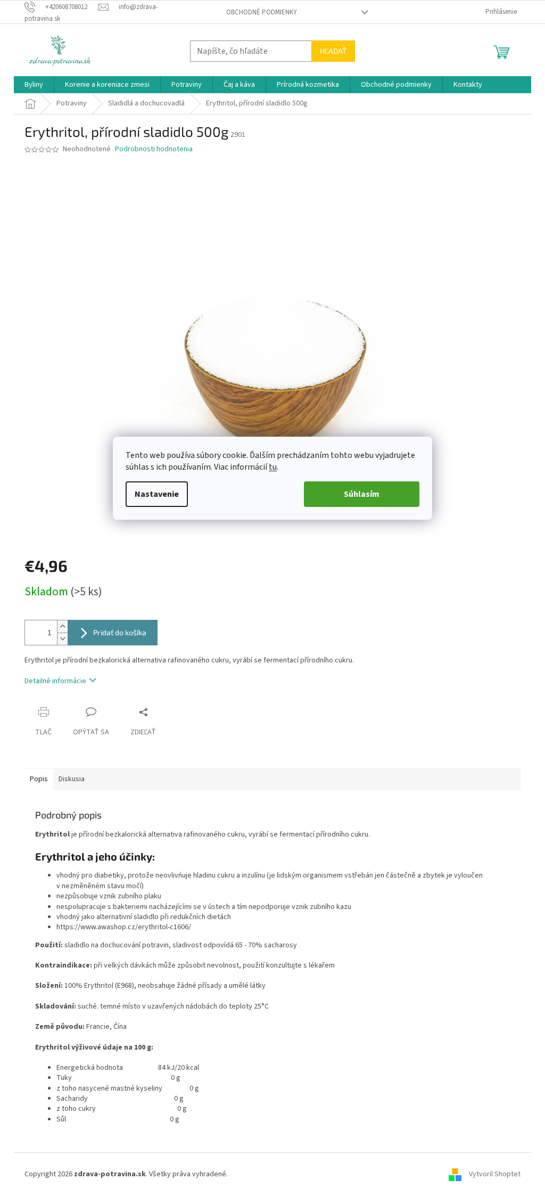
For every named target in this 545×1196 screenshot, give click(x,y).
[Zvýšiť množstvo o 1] (62, 626)
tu (273, 467)
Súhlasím (361, 494)
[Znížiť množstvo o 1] (62, 639)
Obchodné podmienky (261, 12)
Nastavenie (157, 494)
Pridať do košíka (119, 632)
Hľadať (333, 50)
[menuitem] (34, 84)
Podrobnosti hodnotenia (154, 149)
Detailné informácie (55, 681)
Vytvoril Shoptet (495, 1174)
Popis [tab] (39, 779)
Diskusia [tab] (72, 779)
